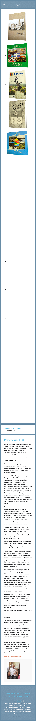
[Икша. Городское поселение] (17, 143)
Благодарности (11, 693)
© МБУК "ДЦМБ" (16, 701)
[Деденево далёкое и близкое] (17, 26)
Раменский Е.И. (14, 440)
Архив (27, 696)
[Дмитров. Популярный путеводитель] (17, 173)
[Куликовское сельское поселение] (17, 55)
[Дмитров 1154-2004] (17, 114)
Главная (6, 428)
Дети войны (19, 428)
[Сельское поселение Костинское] (17, 232)
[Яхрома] (17, 84)
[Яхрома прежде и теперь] (17, 318)
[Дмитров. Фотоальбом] (17, 377)
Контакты (20, 696)
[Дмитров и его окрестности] (17, 261)
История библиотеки (23, 693)
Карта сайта (12, 696)
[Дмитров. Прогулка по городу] (17, 203)
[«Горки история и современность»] (17, 405)
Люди (12, 428)
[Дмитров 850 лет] (17, 348)
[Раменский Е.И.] (13, 670)
